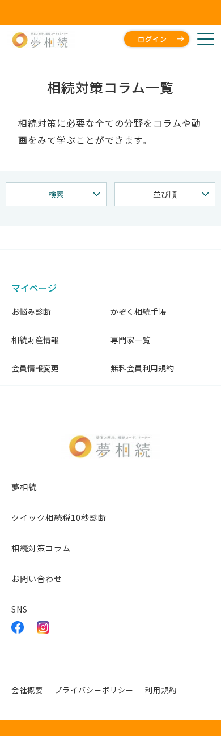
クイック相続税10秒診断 (59, 517)
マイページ (34, 287)
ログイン (152, 39)
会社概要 (27, 689)
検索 (56, 194)
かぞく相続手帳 (138, 311)
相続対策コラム (41, 548)
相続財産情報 (35, 339)
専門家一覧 (130, 339)
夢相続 (24, 487)
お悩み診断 (31, 311)
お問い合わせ (36, 578)
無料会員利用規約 (142, 368)
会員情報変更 (35, 368)
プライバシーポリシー (94, 689)
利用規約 (161, 689)
